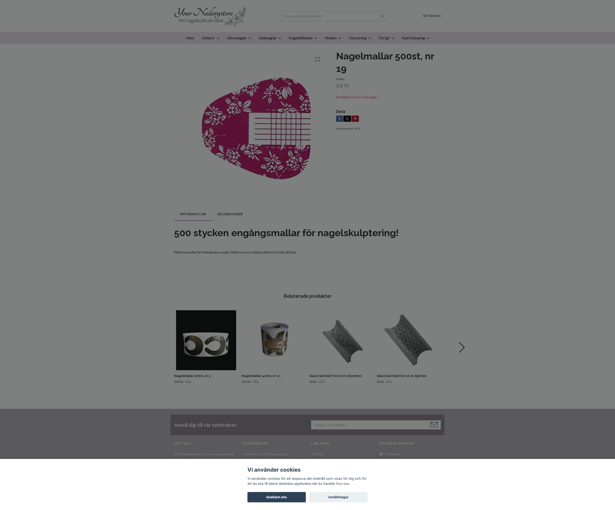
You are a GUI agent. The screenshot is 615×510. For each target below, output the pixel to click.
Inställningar (338, 497)
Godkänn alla (276, 497)
